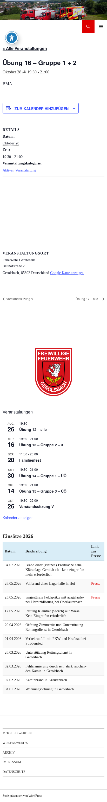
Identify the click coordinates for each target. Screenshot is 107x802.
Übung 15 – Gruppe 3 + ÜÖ (42, 491)
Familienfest (30, 460)
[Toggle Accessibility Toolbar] (11, 37)
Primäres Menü (101, 26)
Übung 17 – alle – (89, 298)
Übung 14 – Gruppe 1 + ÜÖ (42, 475)
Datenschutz (14, 772)
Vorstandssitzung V (19, 298)
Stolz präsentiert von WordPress (22, 796)
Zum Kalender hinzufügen (42, 108)
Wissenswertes (15, 743)
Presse (95, 583)
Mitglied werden (17, 733)
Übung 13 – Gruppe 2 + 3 (41, 444)
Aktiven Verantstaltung (19, 170)
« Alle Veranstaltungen (25, 48)
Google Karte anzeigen (67, 273)
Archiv (9, 752)
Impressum (12, 762)
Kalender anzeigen (18, 517)
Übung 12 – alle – (34, 429)
